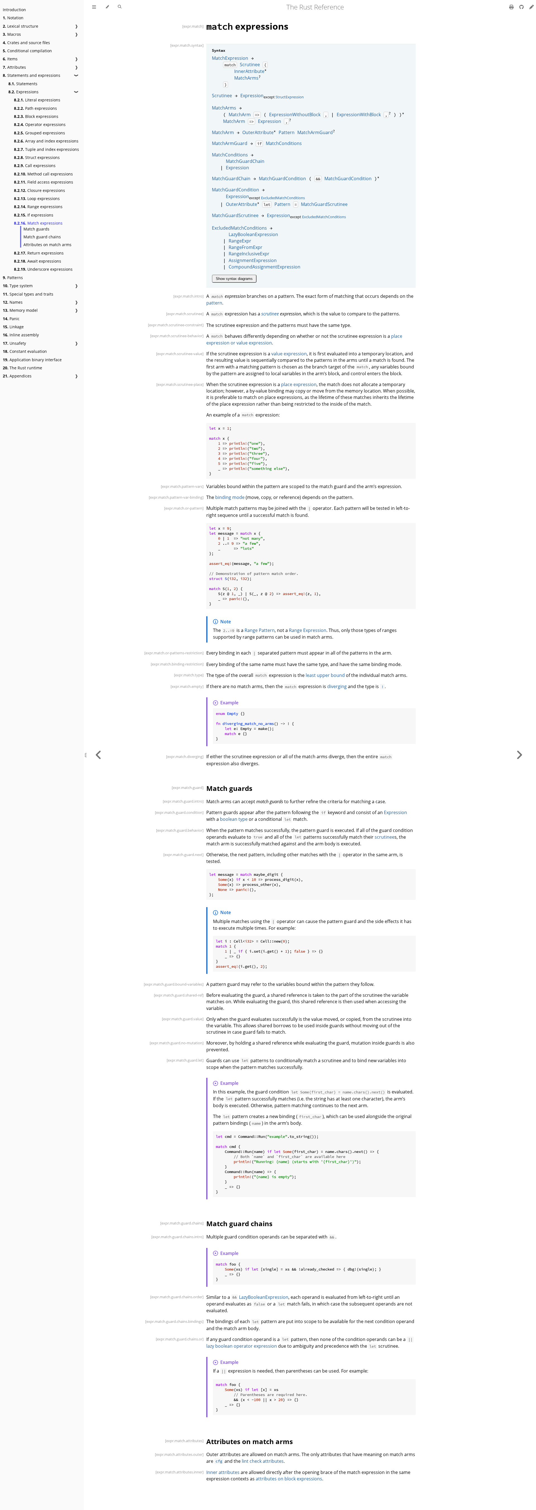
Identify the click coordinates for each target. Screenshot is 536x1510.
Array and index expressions (46, 141)
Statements (22, 83)
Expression (252, 95)
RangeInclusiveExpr (249, 254)
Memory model (20, 310)
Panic (11, 318)
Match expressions (38, 223)
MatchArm (240, 114)
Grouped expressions (39, 132)
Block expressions (36, 116)
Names (13, 302)
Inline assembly (21, 334)
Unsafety (14, 343)
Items (10, 58)
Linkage (13, 326)
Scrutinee (250, 64)
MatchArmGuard (315, 132)
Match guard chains (42, 236)
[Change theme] (107, 7)
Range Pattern (260, 630)
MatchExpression (230, 58)
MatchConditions (284, 143)
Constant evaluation (25, 351)
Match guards (36, 229)
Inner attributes (223, 1472)
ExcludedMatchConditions (283, 197)
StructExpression (290, 96)
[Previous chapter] (98, 755)
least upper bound (325, 675)
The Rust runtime (22, 367)
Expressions (23, 91)
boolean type (234, 819)
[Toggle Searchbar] (119, 7)
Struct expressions (37, 157)
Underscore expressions (43, 269)
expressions (247, 26)
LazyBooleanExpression (253, 234)
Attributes (14, 67)
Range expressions (38, 206)
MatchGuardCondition (282, 178)
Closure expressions (39, 190)
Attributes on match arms (47, 244)
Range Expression (307, 630)
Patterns (13, 277)
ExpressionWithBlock (359, 114)
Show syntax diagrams (234, 279)
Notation (13, 17)
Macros (12, 34)
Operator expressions (40, 124)
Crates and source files (26, 42)
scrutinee (270, 314)
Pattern (287, 132)
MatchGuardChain (245, 161)
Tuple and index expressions (46, 149)
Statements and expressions (31, 75)
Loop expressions (37, 198)
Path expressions (35, 108)
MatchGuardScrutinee (324, 204)
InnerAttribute (249, 71)
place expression (299, 384)
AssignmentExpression (253, 260)
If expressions (33, 215)
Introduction (14, 9)
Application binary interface (32, 359)
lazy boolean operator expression (241, 1346)
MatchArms (246, 78)
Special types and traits (28, 294)
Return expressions (39, 253)
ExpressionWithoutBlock (294, 114)
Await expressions (37, 261)
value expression (289, 354)
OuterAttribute (258, 132)
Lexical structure (20, 26)
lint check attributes (263, 1461)
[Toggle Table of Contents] (94, 7)
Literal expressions (37, 100)
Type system (18, 285)
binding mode (230, 497)
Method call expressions (43, 174)
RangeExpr (240, 241)
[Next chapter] (519, 755)
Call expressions (35, 165)
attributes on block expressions (289, 1479)
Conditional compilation (27, 50)
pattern (214, 303)
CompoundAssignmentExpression (264, 267)
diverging (337, 686)
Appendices (17, 376)
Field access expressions (43, 182)
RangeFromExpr (245, 247)
